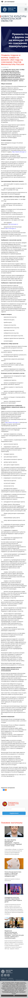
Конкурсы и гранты (7, 980)
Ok (14, 995)
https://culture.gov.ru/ (10, 228)
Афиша (10, 978)
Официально (20, 980)
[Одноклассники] (5, 975)
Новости (4, 978)
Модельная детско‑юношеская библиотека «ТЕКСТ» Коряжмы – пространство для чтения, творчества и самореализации (14, 934)
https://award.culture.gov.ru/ (19, 151)
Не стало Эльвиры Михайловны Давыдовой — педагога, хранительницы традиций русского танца (13, 842)
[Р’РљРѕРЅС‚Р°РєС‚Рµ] (4, 790)
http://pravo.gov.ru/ (13, 224)
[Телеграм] (8, 975)
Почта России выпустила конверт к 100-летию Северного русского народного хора (13, 874)
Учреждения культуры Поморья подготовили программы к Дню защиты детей (13, 900)
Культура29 (9, 9)
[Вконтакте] (2, 975)
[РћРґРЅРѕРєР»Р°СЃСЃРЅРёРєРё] (6, 790)
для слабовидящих (9, 1)
